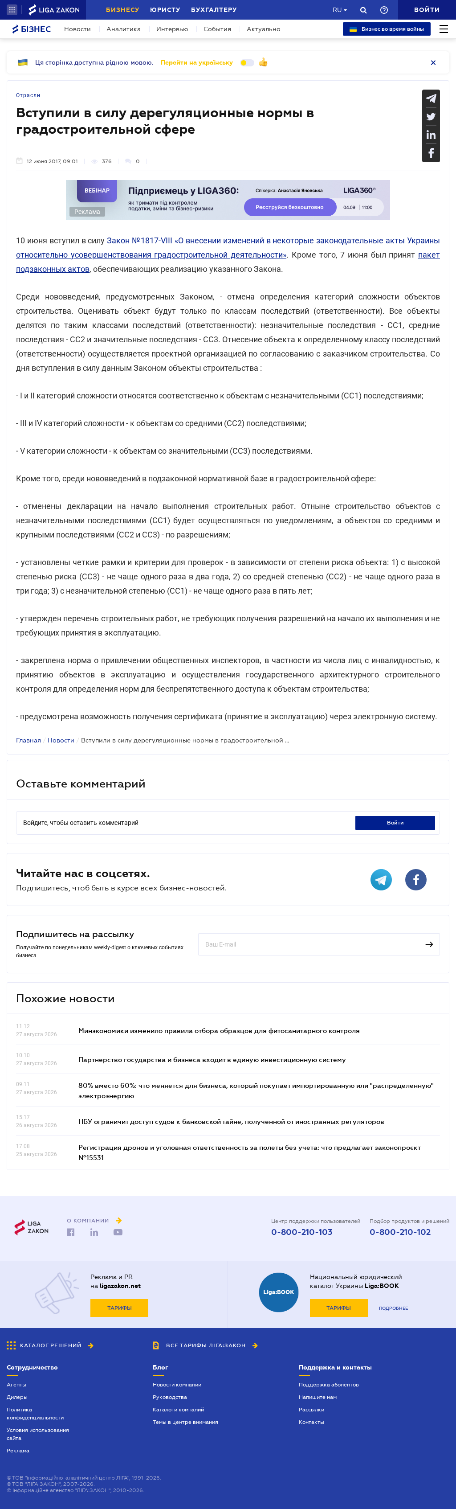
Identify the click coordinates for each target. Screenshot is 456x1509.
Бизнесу (122, 9)
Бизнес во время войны (392, 29)
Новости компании (177, 1385)
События (217, 29)
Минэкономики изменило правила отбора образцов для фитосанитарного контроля (219, 1030)
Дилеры (17, 1397)
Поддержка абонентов (329, 1385)
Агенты (16, 1385)
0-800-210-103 (301, 1232)
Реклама (18, 1450)
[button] (12, 9)
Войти (395, 823)
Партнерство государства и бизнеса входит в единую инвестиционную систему (212, 1059)
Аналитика (123, 29)
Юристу (165, 9)
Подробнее (393, 1308)
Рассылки (311, 1409)
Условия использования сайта (38, 1434)
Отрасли (28, 95)
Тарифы (119, 1308)
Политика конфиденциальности (35, 1413)
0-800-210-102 (400, 1232)
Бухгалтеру (214, 9)
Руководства (170, 1397)
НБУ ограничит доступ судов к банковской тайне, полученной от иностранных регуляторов (231, 1121)
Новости (77, 29)
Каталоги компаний (178, 1409)
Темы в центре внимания (185, 1422)
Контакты (311, 1422)
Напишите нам (318, 1397)
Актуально (264, 29)
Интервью (172, 29)
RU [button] (337, 9)
